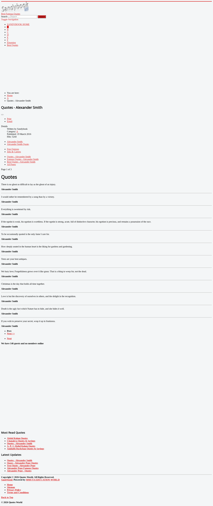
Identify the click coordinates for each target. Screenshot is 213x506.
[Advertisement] (88, 69)
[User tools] (2, 114)
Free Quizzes (13, 149)
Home (10, 484)
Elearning (11, 42)
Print (9, 119)
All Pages (11, 164)
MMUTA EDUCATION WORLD (43, 480)
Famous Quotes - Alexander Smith (23, 159)
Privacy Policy (14, 490)
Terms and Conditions (18, 492)
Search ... (5, 16)
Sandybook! (7, 480)
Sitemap (11, 487)
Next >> (11, 333)
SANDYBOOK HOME (18, 24)
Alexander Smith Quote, (18, 144)
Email (9, 121)
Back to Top (7, 497)
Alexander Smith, (15, 141)
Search (42, 17)
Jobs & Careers (14, 151)
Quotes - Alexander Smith (19, 156)
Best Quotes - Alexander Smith (21, 162)
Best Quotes (12, 45)
